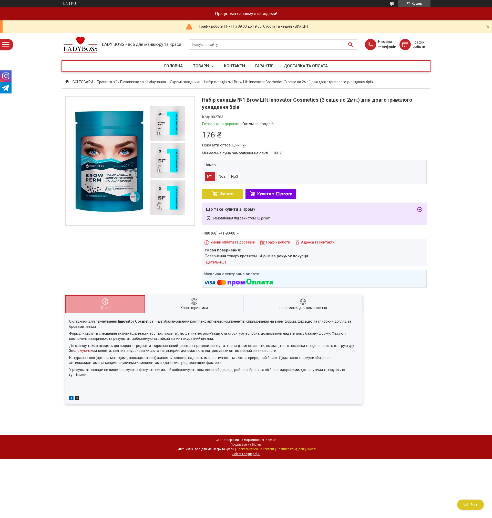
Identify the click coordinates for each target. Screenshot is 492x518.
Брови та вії (107, 82)
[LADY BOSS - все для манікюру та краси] (80, 45)
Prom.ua (270, 440)
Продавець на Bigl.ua (246, 444)
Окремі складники (185, 82)
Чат (474, 505)
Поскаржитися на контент (255, 449)
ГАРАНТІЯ (264, 66)
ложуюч (82, 350)
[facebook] (71, 399)
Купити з (265, 194)
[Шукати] (350, 44)
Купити (226, 194)
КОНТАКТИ (234, 66)
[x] (77, 399)
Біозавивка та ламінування (143, 82)
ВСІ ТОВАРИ (83, 82)
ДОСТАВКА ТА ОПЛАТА (306, 66)
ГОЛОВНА (173, 66)
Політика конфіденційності (296, 449)
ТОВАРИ (201, 66)
